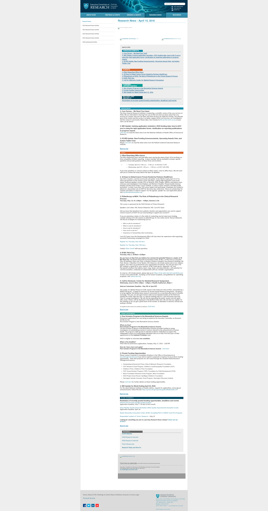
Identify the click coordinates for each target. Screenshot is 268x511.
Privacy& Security (89, 498)
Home (85, 495)
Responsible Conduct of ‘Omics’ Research (134, 416)
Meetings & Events (103, 495)
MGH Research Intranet (130, 437)
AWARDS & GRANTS (134, 15)
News (113, 495)
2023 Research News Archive (90, 29)
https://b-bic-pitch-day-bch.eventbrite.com (168, 273)
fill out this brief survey (168, 120)
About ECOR (92, 495)
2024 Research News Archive (90, 25)
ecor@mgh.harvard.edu (128, 469)
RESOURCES (177, 15)
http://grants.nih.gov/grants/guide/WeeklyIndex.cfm (160, 390)
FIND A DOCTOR (177, 8)
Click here (123, 133)
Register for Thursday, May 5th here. (132, 242)
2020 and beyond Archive (89, 42)
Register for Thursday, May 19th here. (133, 245)
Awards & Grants (129, 495)
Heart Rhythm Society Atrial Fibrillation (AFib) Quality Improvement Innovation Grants (149, 408)
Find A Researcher (128, 444)
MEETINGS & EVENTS (112, 15)
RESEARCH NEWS (155, 15)
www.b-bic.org (136, 276)
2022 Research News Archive (90, 34)
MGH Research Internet (130, 441)
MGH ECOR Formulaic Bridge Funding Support (135, 403)
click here (128, 143)
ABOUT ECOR (91, 15)
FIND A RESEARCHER (178, 6)
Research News (86, 21)
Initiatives (119, 495)
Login (137, 495)
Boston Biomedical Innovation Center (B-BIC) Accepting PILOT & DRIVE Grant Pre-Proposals (151, 413)
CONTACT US (176, 9)
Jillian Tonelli (130, 248)
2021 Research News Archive (90, 38)
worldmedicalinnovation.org (132, 192)
